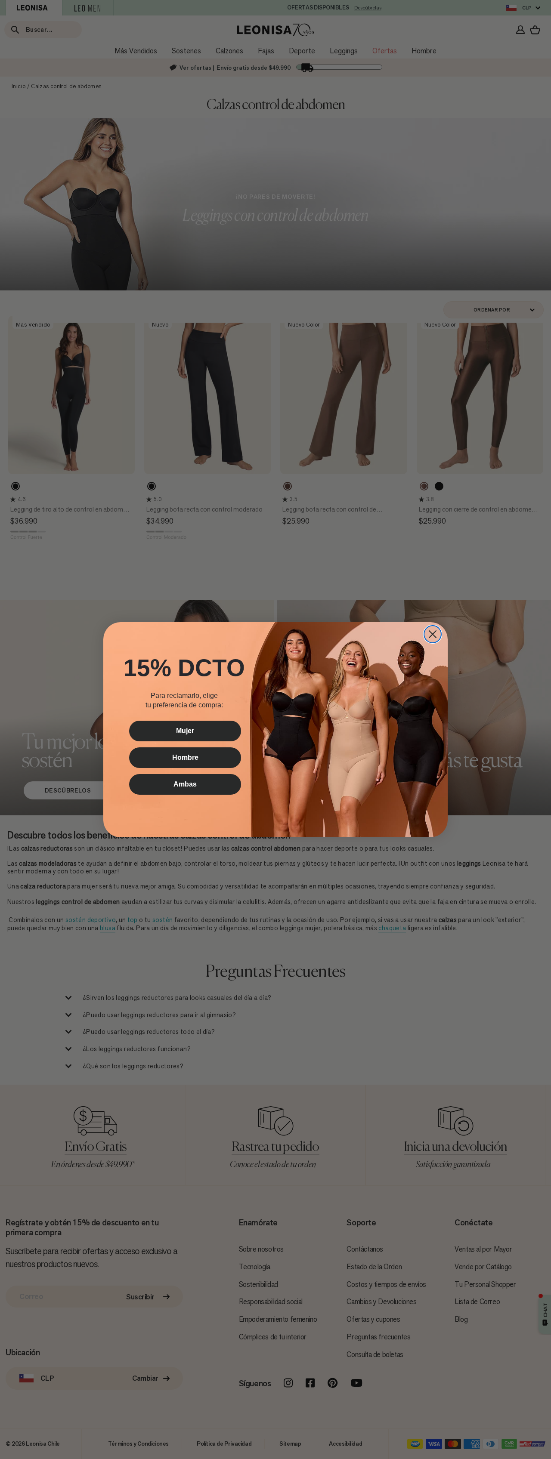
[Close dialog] (432, 634)
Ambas (185, 784)
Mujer (185, 730)
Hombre (185, 757)
